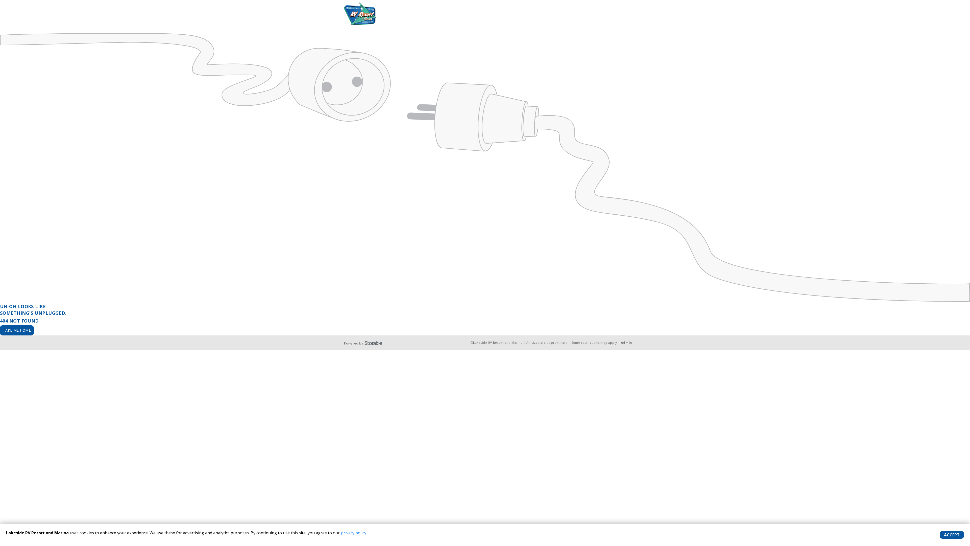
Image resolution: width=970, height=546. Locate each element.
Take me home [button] (17, 330)
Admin (626, 342)
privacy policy (353, 533)
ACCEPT (952, 535)
